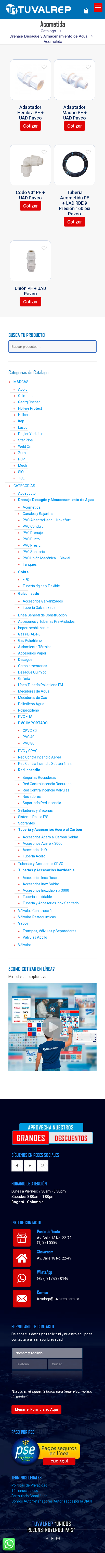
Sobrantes (26, 823)
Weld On (24, 446)
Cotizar (30, 126)
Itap (21, 421)
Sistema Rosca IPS (33, 817)
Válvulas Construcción (36, 911)
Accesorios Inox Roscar (41, 878)
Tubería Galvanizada (39, 608)
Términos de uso (24, 1491)
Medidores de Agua (33, 691)
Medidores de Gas (32, 698)
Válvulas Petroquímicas (37, 917)
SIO (21, 472)
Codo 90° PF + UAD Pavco (30, 195)
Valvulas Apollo (35, 937)
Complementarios (32, 666)
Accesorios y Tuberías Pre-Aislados (46, 621)
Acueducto (27, 493)
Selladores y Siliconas (35, 810)
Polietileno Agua (31, 704)
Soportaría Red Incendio (42, 803)
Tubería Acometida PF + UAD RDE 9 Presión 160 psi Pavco (74, 203)
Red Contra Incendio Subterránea (45, 764)
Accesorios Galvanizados (43, 601)
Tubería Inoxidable (37, 897)
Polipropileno (28, 710)
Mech (22, 465)
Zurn (22, 453)
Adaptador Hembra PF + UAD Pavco (30, 112)
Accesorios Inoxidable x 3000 (46, 890)
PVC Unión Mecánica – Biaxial (46, 558)
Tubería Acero (34, 856)
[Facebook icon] (47, 1538)
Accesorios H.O (35, 850)
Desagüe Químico (32, 672)
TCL (21, 478)
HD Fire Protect (30, 408)
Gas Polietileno (30, 641)
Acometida (32, 507)
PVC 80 (28, 743)
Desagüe (25, 660)
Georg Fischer (29, 402)
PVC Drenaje (33, 533)
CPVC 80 (30, 731)
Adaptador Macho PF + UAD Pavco (74, 112)
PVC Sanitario (34, 552)
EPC (26, 580)
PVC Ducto (31, 539)
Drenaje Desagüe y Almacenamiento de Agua (48, 36)
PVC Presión (33, 545)
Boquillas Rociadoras (39, 777)
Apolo (23, 389)
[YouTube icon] (53, 1538)
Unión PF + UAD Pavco (30, 291)
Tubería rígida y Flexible (41, 586)
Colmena (25, 396)
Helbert (24, 415)
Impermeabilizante (33, 628)
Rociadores (32, 797)
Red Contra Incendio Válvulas (46, 790)
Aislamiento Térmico (34, 647)
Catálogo (48, 31)
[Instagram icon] (58, 1538)
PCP (21, 459)
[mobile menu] (98, 7)
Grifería (24, 679)
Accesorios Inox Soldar (41, 884)
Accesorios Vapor (32, 653)
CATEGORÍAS (24, 486)
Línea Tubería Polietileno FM (40, 685)
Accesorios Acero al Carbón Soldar (50, 837)
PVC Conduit (33, 526)
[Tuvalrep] (46, 8)
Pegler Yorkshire (31, 434)
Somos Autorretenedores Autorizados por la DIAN (51, 1501)
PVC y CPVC (27, 751)
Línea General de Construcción (42, 615)
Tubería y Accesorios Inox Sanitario (51, 903)
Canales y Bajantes (38, 514)
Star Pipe (25, 440)
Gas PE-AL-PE (29, 634)
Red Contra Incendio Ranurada (47, 784)
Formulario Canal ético (29, 1496)
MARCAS (21, 382)
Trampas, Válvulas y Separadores (49, 931)
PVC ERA (25, 717)
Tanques (30, 564)
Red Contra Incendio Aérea (39, 757)
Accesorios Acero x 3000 (42, 843)
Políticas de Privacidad (29, 1485)
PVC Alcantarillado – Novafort (47, 520)
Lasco (23, 427)
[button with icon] (17, 1165)
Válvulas (25, 945)
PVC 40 (28, 737)
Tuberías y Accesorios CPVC (40, 864)
